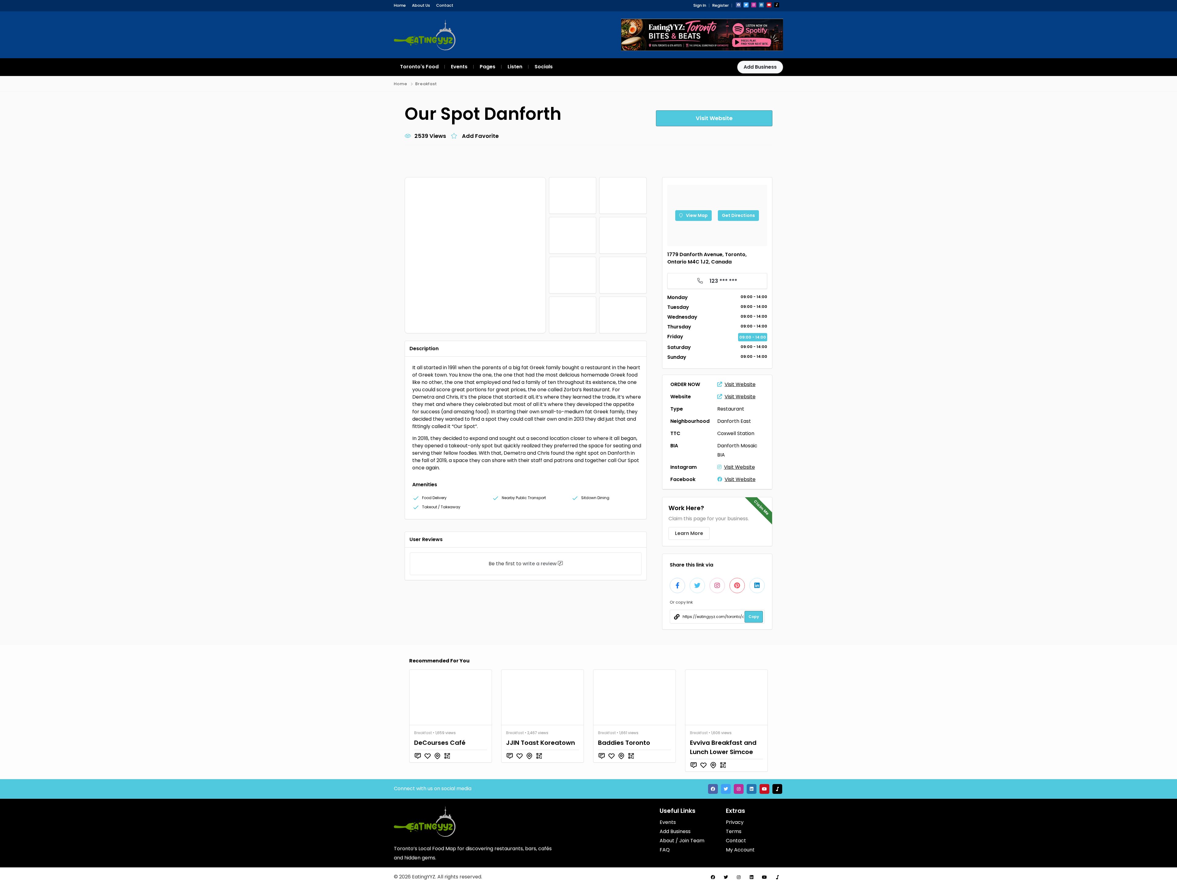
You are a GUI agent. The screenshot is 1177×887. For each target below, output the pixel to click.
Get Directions (738, 215)
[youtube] (769, 4)
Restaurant (730, 408)
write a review (540, 563)
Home (400, 5)
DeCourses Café (440, 742)
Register (720, 5)
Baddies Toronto (624, 742)
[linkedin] (761, 4)
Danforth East (734, 421)
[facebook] (738, 4)
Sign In (699, 5)
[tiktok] (776, 4)
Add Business (760, 66)
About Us (421, 5)
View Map (696, 215)
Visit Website (740, 384)
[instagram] (753, 4)
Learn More (689, 533)
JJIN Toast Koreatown (540, 742)
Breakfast (426, 83)
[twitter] (746, 4)
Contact (444, 5)
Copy (753, 616)
